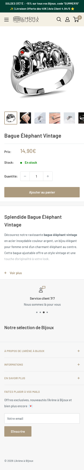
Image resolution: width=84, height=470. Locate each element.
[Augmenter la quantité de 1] (47, 176)
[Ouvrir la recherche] (59, 19)
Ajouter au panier (42, 192)
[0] (76, 19)
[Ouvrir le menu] (6, 19)
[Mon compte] (67, 19)
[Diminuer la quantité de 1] (25, 176)
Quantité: (11, 176)
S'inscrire (18, 431)
